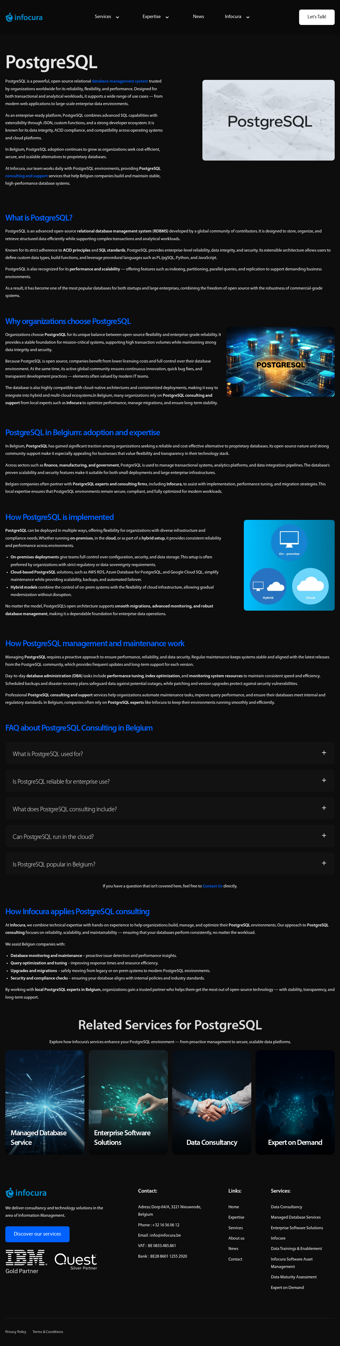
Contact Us (213, 886)
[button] (107, 17)
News (198, 17)
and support (26, 176)
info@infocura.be (165, 1235)
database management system (120, 81)
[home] (23, 17)
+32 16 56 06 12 (165, 1225)
